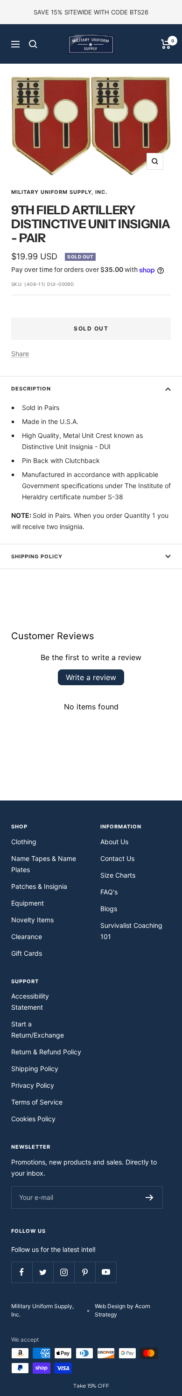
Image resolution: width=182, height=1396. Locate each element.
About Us (114, 842)
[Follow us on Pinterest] (84, 1272)
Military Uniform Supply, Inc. (59, 192)
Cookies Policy (33, 1119)
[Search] (33, 44)
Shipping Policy (37, 556)
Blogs (108, 909)
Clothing (23, 842)
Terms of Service (37, 1102)
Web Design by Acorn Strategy (122, 1310)
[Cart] (166, 44)
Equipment (27, 903)
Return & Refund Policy (46, 1052)
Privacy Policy (32, 1085)
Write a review (91, 677)
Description (31, 388)
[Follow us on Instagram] (63, 1272)
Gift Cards (26, 953)
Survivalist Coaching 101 (131, 930)
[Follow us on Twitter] (42, 1272)
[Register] (150, 1197)
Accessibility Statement (30, 1001)
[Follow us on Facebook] (21, 1272)
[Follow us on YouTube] (105, 1272)
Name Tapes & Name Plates (43, 863)
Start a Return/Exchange (37, 1029)
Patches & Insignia (39, 886)
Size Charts (117, 875)
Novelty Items (32, 920)
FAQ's (109, 892)
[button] (91, 1386)
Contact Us (117, 858)
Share (20, 353)
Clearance (26, 936)
